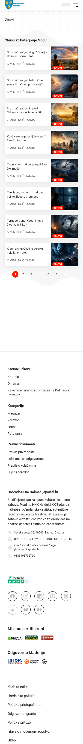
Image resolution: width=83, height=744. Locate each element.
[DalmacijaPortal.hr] (14, 5)
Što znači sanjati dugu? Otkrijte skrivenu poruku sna (27, 54)
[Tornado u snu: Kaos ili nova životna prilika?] (64, 226)
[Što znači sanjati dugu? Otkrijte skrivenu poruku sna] (64, 58)
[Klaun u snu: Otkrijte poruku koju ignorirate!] (64, 254)
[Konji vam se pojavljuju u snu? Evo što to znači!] (64, 142)
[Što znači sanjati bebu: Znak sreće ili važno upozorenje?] (64, 86)
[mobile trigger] (74, 5)
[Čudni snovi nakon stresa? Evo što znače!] (64, 170)
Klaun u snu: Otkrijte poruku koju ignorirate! (25, 250)
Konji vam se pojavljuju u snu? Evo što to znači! (26, 138)
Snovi (58, 67)
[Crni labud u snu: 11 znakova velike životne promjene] (64, 198)
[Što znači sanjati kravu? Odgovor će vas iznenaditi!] (64, 114)
